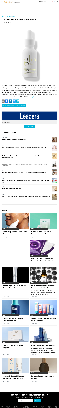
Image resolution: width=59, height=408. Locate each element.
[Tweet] (14, 101)
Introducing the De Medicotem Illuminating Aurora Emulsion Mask (43, 260)
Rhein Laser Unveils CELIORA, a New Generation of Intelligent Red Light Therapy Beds (25, 181)
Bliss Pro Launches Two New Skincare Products (13, 320)
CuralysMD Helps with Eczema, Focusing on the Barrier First (13, 377)
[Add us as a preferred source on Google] (17, 101)
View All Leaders (29, 126)
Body (3, 178)
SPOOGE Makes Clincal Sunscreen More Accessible (43, 320)
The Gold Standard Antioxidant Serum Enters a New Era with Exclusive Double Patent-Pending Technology (43, 292)
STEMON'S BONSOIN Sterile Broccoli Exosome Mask (41, 233)
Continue (37, 401)
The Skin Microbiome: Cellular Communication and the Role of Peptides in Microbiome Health (23, 156)
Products (9, 16)
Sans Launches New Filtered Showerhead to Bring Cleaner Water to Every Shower (26, 196)
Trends (3, 145)
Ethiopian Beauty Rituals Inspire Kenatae (42, 377)
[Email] (3, 101)
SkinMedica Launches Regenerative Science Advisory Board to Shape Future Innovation (24, 164)
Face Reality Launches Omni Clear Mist (15, 233)
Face (14, 16)
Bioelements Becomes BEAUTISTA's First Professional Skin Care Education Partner (24, 173)
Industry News (5, 137)
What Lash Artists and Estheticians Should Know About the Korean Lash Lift (24, 147)
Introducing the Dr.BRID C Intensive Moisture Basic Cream (15, 287)
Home (3, 16)
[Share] (6, 101)
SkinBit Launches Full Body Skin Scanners (14, 139)
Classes (3, 170)
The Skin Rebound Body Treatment (12, 188)
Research (4, 153)
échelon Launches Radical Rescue (43, 345)
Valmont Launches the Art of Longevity (13, 347)
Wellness (4, 194)
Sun (32, 315)
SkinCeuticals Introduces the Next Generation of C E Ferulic (43, 287)
